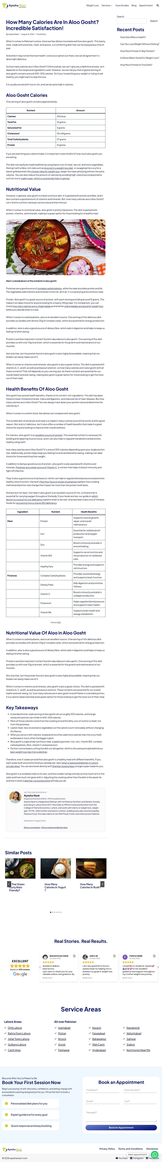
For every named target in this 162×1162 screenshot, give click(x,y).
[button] (158, 967)
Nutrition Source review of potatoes (58, 481)
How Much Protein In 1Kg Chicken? (137, 51)
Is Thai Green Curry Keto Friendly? (17, 887)
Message (92, 1112)
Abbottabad (134, 1033)
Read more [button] (47, 978)
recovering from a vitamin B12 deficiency (36, 503)
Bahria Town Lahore (19, 1033)
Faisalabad (98, 1033)
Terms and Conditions (130, 1149)
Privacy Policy (107, 1149)
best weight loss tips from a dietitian (28, 752)
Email (90, 1101)
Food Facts (41, 34)
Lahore (8, 1021)
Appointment (146, 5)
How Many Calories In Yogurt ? (55, 887)
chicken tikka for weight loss (45, 171)
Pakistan (70, 1021)
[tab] (50, 912)
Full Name (92, 1090)
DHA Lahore (15, 1027)
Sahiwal (131, 1038)
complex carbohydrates (49, 288)
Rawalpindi (133, 1027)
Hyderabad (99, 1050)
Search (120, 16)
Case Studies (122, 5)
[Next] (102, 884)
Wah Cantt (98, 1044)
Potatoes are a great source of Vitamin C (36, 467)
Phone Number (132, 1090)
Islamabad (64, 1027)
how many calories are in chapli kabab (32, 306)
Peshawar (64, 1050)
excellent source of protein (49, 435)
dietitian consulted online (37, 780)
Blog (134, 5)
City (127, 1101)
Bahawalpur (99, 1038)
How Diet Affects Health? (133, 37)
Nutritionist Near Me (138, 1050)
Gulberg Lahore (17, 1044)
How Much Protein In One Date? (136, 64)
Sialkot (131, 1044)
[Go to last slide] (9, 884)
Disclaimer (152, 1149)
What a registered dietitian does (54, 827)
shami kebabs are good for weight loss (83, 306)
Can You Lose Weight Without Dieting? (139, 44)
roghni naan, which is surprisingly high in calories (45, 178)
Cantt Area (14, 1050)
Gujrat (61, 1044)
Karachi (96, 1027)
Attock (62, 1038)
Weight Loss (92, 5)
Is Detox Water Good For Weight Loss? (139, 57)
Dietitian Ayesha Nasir (63, 766)
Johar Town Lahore (18, 1038)
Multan (62, 1033)
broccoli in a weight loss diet (58, 168)
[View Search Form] (157, 5)
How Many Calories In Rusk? (90, 886)
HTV (59, 622)
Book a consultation (32, 827)
